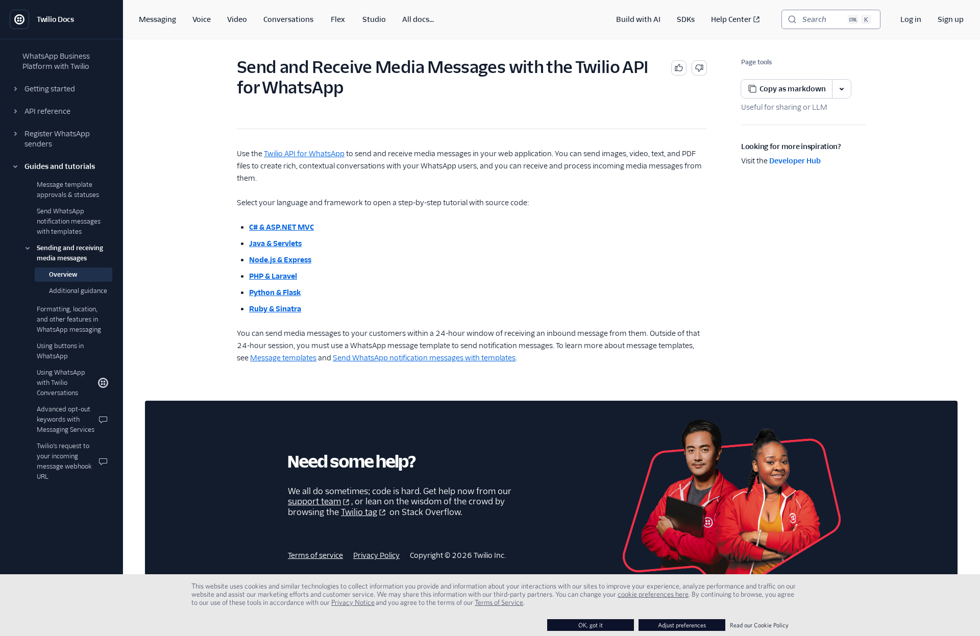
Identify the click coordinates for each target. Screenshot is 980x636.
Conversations (288, 19)
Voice (201, 19)
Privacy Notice (353, 602)
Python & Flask (275, 292)
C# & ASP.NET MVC (281, 227)
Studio (374, 19)
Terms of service (315, 555)
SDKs (686, 19)
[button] (61, 89)
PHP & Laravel (273, 276)
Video (237, 19)
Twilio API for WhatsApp (304, 153)
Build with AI (638, 19)
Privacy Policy (376, 555)
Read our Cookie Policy (759, 625)
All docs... (418, 19)
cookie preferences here (653, 594)
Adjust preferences (682, 625)
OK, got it (590, 625)
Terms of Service (499, 602)
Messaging (157, 19)
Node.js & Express (280, 259)
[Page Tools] (841, 89)
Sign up (951, 19)
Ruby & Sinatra (275, 308)
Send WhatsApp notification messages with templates (424, 357)
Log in (910, 19)
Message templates (283, 357)
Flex (338, 19)
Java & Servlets (275, 243)
